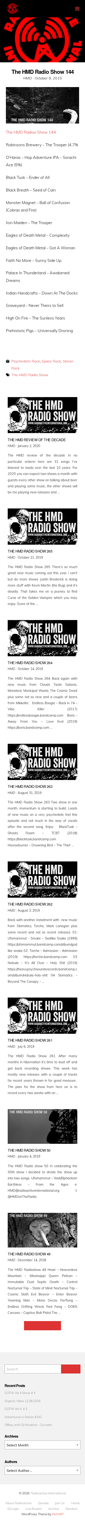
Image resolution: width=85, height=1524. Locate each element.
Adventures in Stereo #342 (23, 1417)
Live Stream (34, 1508)
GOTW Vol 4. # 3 (16, 1409)
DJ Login (13, 1508)
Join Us (60, 1503)
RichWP (58, 1514)
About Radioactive (18, 1503)
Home (75, 1503)
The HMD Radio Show (30, 375)
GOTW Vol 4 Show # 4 (20, 1393)
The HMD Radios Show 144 (31, 132)
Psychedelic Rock (25, 361)
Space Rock (51, 361)
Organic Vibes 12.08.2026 (23, 1401)
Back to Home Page (42, 1326)
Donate (43, 1503)
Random (72, 1508)
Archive (53, 1508)
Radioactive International (48, 1493)
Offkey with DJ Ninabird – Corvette (28, 1425)
